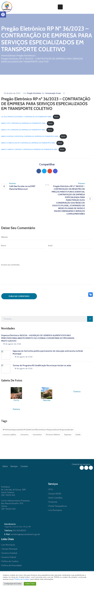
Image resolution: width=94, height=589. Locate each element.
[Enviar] (90, 319)
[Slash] (47, 185)
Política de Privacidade (12, 565)
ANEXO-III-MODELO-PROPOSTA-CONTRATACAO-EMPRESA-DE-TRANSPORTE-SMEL (30, 136)
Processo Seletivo (53, 435)
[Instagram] (86, 468)
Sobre (5, 466)
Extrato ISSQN (55, 493)
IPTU (51, 489)
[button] (3, 14)
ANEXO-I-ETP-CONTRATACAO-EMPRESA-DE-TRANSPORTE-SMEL (23, 123)
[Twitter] (44, 171)
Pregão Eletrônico (25, 55)
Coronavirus (37, 435)
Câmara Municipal (9, 549)
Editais (12, 55)
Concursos (24, 435)
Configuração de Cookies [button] (12, 584)
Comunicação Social (53, 93)
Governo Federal (9, 557)
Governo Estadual (9, 553)
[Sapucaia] (46, 393)
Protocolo (53, 502)
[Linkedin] (55, 171)
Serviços (14, 466)
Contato (24, 466)
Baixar (56, 117)
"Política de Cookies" (22, 579)
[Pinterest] (49, 171)
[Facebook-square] (82, 468)
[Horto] (16, 393)
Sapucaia (67, 435)
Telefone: (15, 530)
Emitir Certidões (55, 498)
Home (4, 55)
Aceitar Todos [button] (30, 584)
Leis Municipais (55, 510)
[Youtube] (91, 468)
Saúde (78, 435)
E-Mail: (22, 534)
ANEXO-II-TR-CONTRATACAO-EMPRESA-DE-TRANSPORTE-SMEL (23, 130)
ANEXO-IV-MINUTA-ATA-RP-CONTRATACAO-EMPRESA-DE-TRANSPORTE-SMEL (28, 143)
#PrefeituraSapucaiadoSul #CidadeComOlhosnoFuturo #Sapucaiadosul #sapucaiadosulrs (38, 430)
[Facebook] (38, 171)
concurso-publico (9, 435)
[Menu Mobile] (60, 6)
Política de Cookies (10, 561)
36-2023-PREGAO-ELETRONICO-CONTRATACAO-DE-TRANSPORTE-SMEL (26, 117)
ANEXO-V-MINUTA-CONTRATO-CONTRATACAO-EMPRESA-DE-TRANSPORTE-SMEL (29, 149)
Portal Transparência (58, 506)
